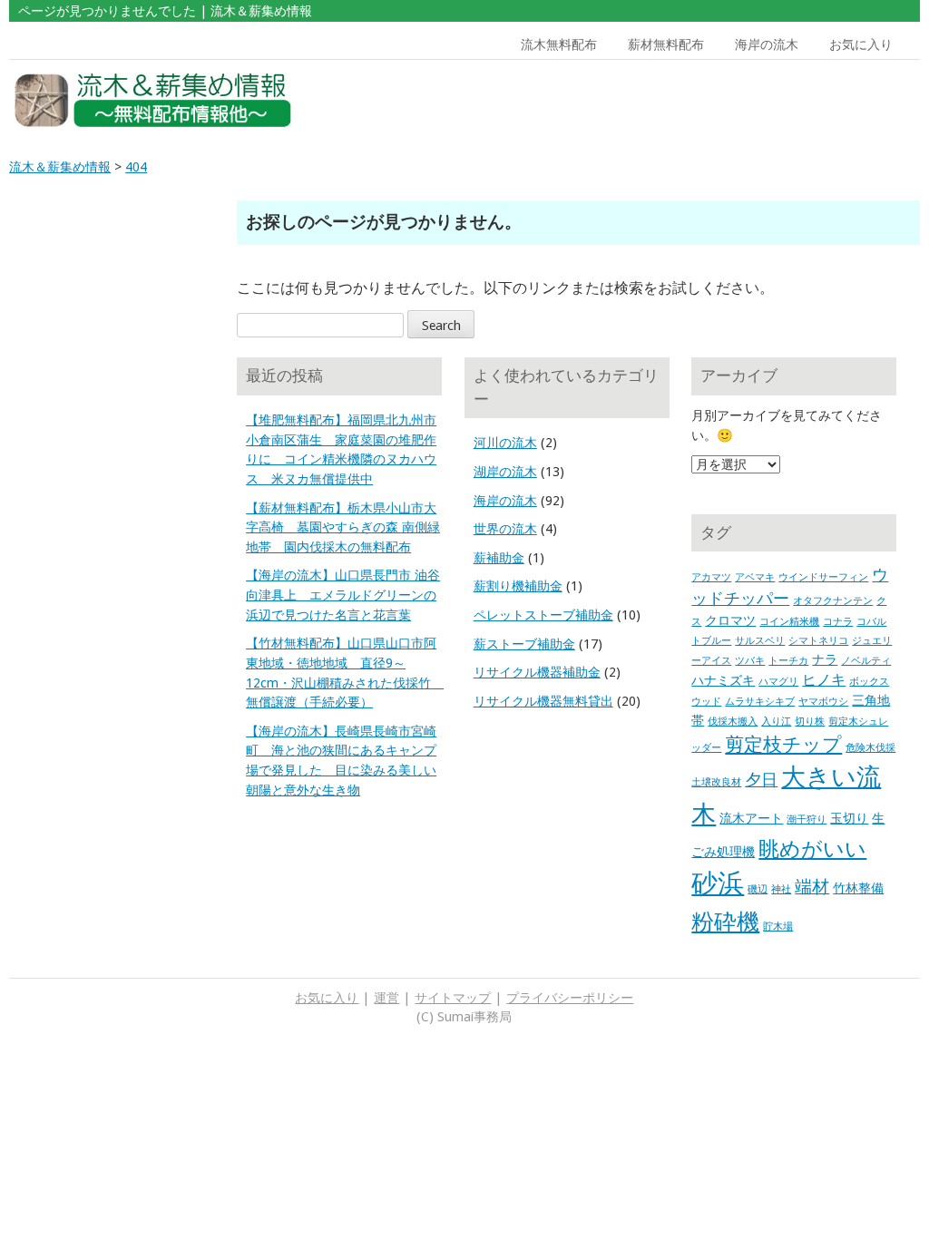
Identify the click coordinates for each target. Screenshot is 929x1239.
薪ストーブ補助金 (524, 644)
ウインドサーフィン (823, 577)
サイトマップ (453, 997)
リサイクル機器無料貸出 (543, 701)
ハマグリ (778, 682)
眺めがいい (812, 849)
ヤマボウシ (823, 701)
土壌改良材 (716, 782)
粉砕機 (725, 921)
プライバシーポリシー (569, 997)
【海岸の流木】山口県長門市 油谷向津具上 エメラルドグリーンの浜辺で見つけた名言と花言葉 (343, 594)
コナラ (838, 622)
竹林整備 (858, 888)
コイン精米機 (789, 622)
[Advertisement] (802, 100)
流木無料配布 (559, 44)
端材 (812, 886)
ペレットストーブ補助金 (543, 615)
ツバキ (750, 661)
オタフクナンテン (833, 601)
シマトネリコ (818, 641)
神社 (781, 889)
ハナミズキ (723, 680)
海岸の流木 (766, 44)
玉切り (849, 818)
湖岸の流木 (505, 471)
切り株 (810, 721)
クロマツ (730, 620)
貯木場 (778, 926)
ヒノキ (824, 679)
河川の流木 (505, 442)
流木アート (751, 818)
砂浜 (717, 883)
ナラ (824, 659)
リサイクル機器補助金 (537, 672)
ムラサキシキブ (760, 701)
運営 (386, 997)
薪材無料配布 (666, 44)
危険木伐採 (870, 748)
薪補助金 (499, 558)
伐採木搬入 (733, 721)
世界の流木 (505, 529)
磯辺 (758, 889)
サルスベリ (760, 641)
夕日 (761, 780)
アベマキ (755, 577)
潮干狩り (806, 819)
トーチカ (788, 661)
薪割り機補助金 (518, 586)
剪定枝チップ (783, 744)
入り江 (776, 721)
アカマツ (711, 577)
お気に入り (861, 44)
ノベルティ (866, 661)
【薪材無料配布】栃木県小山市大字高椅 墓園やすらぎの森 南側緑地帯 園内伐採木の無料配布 (343, 527)
